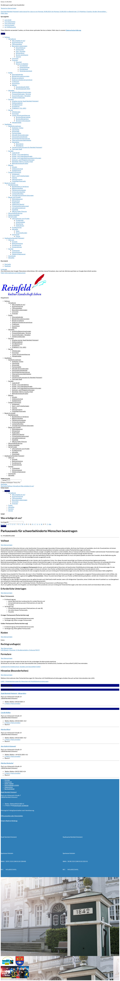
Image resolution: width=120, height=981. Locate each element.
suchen (3, 526)
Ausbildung (15, 106)
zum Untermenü (9, 23)
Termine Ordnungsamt (23, 121)
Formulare (15, 113)
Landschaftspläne (17, 193)
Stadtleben (8, 124)
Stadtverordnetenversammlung (22, 80)
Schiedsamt (15, 174)
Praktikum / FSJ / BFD (19, 108)
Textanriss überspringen (8, 8)
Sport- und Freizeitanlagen (20, 176)
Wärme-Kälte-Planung (19, 211)
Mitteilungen (16, 112)
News (17, 231)
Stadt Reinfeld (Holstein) (9, 792)
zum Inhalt (7, 20)
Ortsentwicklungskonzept (20, 206)
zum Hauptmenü (9, 21)
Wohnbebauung (17, 199)
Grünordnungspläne (18, 192)
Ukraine (18, 56)
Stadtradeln (16, 202)
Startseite (7, 264)
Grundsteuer (24, 65)
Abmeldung (19, 145)
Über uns (11, 240)
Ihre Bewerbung (17, 105)
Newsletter (15, 142)
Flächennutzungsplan (19, 190)
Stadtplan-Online (17, 128)
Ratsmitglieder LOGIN (11, 785)
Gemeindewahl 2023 (22, 87)
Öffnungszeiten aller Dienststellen (12, 816)
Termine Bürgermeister (23, 117)
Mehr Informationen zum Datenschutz (13, 273)
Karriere (11, 99)
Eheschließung (20, 48)
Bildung (10, 165)
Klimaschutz (16, 201)
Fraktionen (15, 81)
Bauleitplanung (13, 185)
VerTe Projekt (12, 217)
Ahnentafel (15, 131)
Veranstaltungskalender (19, 137)
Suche (4, 480)
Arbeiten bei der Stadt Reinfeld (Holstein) (25, 101)
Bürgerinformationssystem (20, 76)
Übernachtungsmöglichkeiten (21, 140)
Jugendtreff (16, 153)
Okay (3, 33)
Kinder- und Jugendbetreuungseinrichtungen (26, 158)
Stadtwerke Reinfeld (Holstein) (14, 238)
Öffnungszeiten (17, 44)
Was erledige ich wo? (18, 40)
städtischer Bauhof (18, 204)
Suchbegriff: (4, 522)
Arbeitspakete (20, 222)
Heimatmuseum (17, 179)
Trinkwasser (16, 250)
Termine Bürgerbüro (22, 119)
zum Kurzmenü (9, 25)
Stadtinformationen (14, 126)
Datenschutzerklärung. (73, 30)
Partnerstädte (16, 133)
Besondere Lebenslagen (19, 46)
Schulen (14, 167)
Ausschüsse (16, 83)
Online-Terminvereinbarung (21, 115)
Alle (50, 524)
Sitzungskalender (17, 74)
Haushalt (19, 62)
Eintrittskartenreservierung (21, 138)
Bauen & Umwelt (9, 183)
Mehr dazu (4, 13)
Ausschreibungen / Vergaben (21, 96)
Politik (10, 72)
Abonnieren (19, 144)
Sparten (10, 249)
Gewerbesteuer (25, 67)
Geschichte (15, 129)
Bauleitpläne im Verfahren (20, 186)
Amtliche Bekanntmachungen (21, 92)
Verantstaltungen (21, 233)
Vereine (14, 177)
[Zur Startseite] (23, 296)
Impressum (8, 782)
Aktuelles (11, 90)
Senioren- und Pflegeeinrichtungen (23, 160)
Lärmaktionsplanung (18, 208)
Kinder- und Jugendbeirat (20, 154)
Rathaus (7, 37)
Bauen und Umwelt (14, 197)
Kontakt (14, 241)
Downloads (15, 234)
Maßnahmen (20, 225)
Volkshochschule (17, 169)
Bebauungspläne (17, 188)
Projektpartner (17, 227)
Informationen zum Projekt (20, 218)
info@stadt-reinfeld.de (21, 805)
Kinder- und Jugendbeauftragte (22, 156)
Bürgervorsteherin (18, 78)
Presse (18, 236)
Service (10, 110)
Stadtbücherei (16, 170)
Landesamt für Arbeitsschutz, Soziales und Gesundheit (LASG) (21, 666)
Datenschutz (8, 787)
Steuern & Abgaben (22, 64)
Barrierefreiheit (9, 789)
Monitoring (19, 224)
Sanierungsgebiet (13, 215)
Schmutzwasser (17, 252)
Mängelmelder (16, 122)
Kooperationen (17, 247)
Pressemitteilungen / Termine (21, 94)
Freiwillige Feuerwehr (19, 181)
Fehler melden (9, 783)
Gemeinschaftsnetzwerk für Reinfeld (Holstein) (27, 147)
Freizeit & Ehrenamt (14, 172)
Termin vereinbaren (22, 55)
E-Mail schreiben (12, 703)
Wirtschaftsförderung (15, 213)
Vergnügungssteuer (26, 71)
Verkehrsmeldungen (18, 97)
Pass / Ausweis (20, 51)
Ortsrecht (15, 58)
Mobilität (15, 209)
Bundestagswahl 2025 (23, 89)
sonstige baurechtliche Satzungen (23, 195)
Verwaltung (12, 39)
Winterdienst (20, 53)
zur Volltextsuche (10, 27)
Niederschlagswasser (19, 254)
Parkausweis (20, 49)
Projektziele (19, 220)
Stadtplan (7, 266)
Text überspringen (6, 545)
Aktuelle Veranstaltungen (20, 135)
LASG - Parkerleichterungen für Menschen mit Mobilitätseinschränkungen (24, 681)
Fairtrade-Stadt (17, 149)
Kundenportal (16, 245)
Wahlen (14, 85)
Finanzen (15, 60)
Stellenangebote (17, 103)
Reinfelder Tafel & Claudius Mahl (22, 161)
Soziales (10, 151)
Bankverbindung (17, 243)
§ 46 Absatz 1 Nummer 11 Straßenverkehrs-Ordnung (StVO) (20, 650)
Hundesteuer (24, 69)
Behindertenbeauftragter (20, 163)
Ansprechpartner (17, 42)
